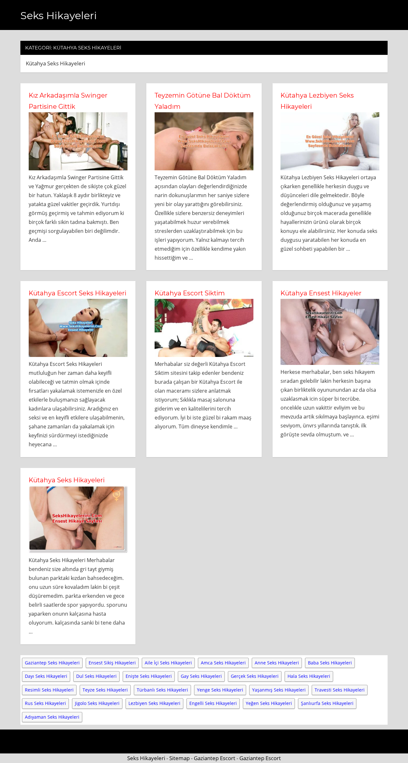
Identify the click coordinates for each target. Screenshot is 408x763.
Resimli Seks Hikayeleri (49, 690)
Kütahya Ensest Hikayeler (320, 293)
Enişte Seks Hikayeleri (149, 676)
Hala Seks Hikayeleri (309, 676)
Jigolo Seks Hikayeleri (97, 703)
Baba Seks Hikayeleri (330, 663)
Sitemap (179, 758)
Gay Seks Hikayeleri (201, 676)
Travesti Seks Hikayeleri (340, 690)
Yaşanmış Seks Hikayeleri (279, 690)
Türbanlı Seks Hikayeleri (162, 690)
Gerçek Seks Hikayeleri (255, 676)
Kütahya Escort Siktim (190, 293)
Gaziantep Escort (214, 758)
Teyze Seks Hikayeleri (105, 690)
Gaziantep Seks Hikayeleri (52, 663)
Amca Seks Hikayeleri (223, 663)
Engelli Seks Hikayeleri (213, 703)
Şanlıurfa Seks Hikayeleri (327, 703)
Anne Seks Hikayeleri (277, 663)
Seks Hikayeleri (58, 15)
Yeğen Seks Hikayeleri (269, 703)
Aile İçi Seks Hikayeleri (168, 663)
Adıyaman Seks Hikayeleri (52, 717)
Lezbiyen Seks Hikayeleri (154, 703)
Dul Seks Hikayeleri (96, 676)
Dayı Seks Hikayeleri (46, 676)
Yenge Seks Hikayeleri (220, 690)
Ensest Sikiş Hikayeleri (112, 663)
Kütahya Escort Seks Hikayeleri (77, 293)
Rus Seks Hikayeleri (45, 703)
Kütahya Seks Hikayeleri (67, 480)
